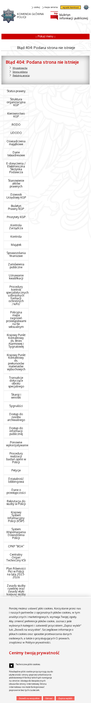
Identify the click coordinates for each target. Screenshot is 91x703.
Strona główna (20, 71)
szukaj (37, 7)
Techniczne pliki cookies (28, 664)
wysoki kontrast (71, 7)
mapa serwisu (51, 7)
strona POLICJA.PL (86, 7)
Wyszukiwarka (20, 68)
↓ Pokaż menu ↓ (45, 36)
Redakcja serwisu (21, 75)
